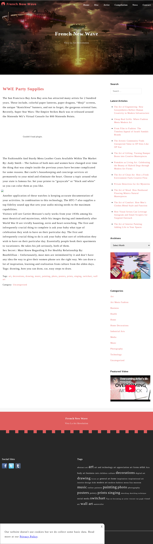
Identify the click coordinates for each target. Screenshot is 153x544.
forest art (95, 479)
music (38, 276)
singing (77, 276)
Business (114, 308)
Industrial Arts (117, 331)
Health (113, 314)
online (91, 488)
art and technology (103, 467)
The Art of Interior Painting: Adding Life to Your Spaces (128, 225)
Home (86, 5)
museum (137, 483)
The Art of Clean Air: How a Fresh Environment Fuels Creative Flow (131, 176)
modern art (102, 482)
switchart (87, 276)
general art (105, 479)
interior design (84, 483)
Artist (107, 5)
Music (113, 343)
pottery (93, 493)
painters (98, 488)
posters (62, 276)
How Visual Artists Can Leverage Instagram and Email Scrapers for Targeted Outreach (130, 215)
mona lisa (128, 483)
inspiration (122, 479)
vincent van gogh (136, 499)
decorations (18, 276)
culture (111, 473)
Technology (116, 354)
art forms (134, 467)
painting (46, 276)
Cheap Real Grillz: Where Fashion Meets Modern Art (131, 120)
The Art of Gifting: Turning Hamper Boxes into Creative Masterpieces (132, 154)
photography (134, 488)
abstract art (82, 467)
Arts (148, 467)
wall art (87, 504)
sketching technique (138, 493)
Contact (147, 5)
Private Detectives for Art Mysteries (132, 184)
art (10, 276)
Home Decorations (119, 325)
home (113, 479)
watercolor (99, 504)
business (90, 473)
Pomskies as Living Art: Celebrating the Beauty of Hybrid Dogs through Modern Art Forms (132, 165)
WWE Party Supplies (23, 89)
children (104, 473)
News (135, 5)
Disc (96, 5)
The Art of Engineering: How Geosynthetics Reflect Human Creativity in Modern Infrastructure (131, 110)
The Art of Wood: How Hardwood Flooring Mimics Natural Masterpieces (131, 193)
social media (83, 499)
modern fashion (115, 483)
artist (142, 467)
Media (113, 337)
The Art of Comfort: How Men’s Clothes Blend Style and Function (130, 204)
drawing (29, 276)
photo (54, 276)
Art (112, 296)
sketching (125, 493)
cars (97, 473)
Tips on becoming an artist (117, 499)
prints (70, 276)
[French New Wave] (19, 5)
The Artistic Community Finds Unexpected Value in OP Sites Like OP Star (131, 144)
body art (81, 473)
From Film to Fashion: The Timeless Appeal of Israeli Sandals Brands (131, 131)
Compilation (121, 5)
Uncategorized (20, 285)
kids (94, 483)
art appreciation (121, 467)
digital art (140, 473)
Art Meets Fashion (119, 302)
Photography (116, 349)
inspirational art (136, 479)
